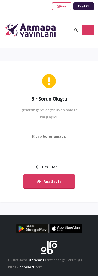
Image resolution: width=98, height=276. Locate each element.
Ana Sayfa (52, 181)
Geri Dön (49, 166)
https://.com (25, 267)
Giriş (62, 6)
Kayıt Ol (83, 6)
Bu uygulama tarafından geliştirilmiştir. (45, 260)
